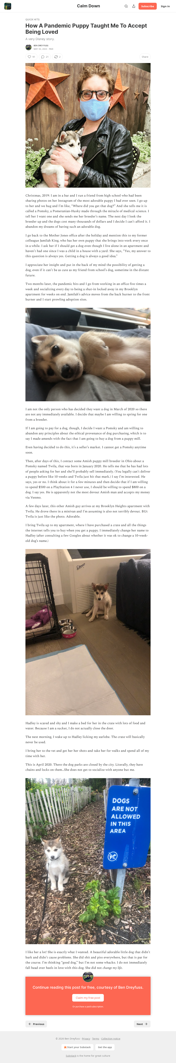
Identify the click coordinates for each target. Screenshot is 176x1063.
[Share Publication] (133, 6)
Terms (95, 1038)
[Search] (126, 6)
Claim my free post (88, 997)
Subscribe (147, 6)
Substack (71, 1055)
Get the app (105, 1047)
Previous (38, 1024)
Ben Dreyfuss (41, 45)
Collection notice (110, 1038)
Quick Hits (32, 19)
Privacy (86, 1038)
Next (140, 1024)
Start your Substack (79, 1047)
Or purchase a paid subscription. (88, 1006)
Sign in (165, 6)
